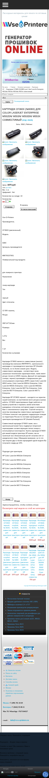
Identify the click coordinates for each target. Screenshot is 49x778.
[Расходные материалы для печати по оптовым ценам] (24, 24)
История (5, 769)
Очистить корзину (12, 775)
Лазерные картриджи (23, 87)
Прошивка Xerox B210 (15, 630)
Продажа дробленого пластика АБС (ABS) (22, 602)
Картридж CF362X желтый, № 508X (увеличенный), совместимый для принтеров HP (18, 562)
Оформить (37, 772)
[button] (45, 774)
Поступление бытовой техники (18, 599)
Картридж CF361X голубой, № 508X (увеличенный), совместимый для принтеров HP (9, 562)
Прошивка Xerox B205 (15, 627)
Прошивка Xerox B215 (15, 624)
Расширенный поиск (21, 101)
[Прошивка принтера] (4, 640)
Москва (6, 703)
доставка (8, 187)
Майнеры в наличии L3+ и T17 (18, 605)
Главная (13, 87)
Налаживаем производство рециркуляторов (23, 607)
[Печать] (46, 124)
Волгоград (7, 707)
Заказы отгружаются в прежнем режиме (21, 610)
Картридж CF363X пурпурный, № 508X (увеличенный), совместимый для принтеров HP (26, 562)
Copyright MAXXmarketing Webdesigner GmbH (35, 585)
